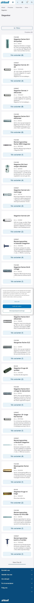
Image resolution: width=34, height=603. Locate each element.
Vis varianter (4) (17, 81)
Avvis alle (17, 301)
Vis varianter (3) (17, 206)
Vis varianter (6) (17, 55)
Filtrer (18, 28)
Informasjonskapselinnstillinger (17, 310)
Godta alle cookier (16, 306)
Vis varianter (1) (17, 155)
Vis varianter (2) (17, 232)
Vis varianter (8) (17, 107)
